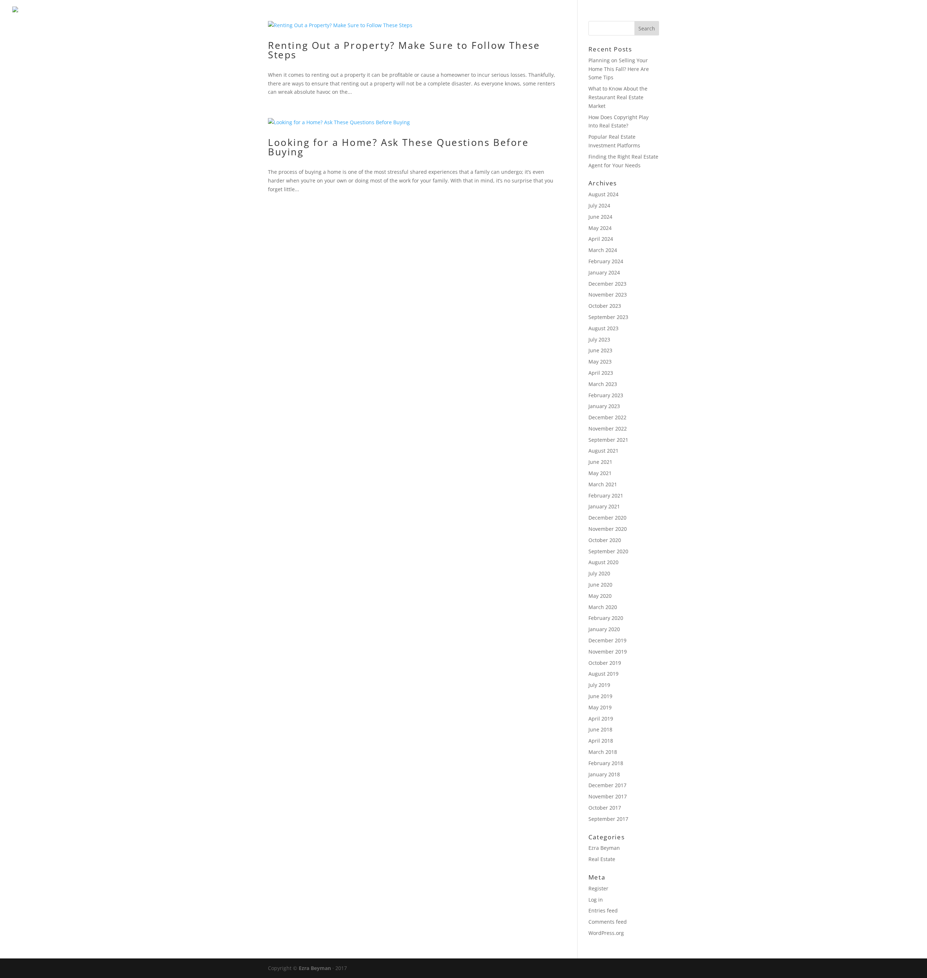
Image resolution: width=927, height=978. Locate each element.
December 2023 (607, 283)
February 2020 (605, 617)
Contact (900, 15)
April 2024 (600, 238)
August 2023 (603, 328)
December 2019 (607, 640)
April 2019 (600, 718)
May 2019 (600, 707)
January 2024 (604, 272)
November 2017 (607, 796)
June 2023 (600, 350)
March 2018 (602, 751)
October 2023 (604, 305)
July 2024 (599, 205)
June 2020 (600, 584)
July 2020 (599, 573)
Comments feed (607, 921)
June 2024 (600, 216)
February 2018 (605, 763)
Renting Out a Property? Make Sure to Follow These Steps (404, 50)
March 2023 (602, 384)
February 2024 (605, 261)
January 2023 (604, 406)
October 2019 (604, 662)
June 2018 (600, 729)
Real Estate (601, 859)
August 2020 (603, 562)
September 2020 (608, 551)
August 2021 (603, 450)
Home (839, 15)
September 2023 (608, 317)
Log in (595, 899)
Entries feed (603, 910)
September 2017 (608, 818)
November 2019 (607, 651)
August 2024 (603, 194)
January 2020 (604, 629)
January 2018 (604, 774)
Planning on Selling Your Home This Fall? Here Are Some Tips (618, 69)
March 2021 (602, 484)
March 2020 (602, 607)
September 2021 (608, 439)
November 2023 (607, 294)
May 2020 (600, 595)
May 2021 (600, 473)
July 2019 (599, 684)
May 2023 (600, 361)
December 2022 (607, 417)
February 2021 (605, 495)
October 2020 (604, 540)
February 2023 (605, 395)
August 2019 (603, 673)
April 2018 (600, 740)
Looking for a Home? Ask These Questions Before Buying (398, 147)
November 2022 (607, 428)
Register (598, 888)
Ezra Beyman (604, 847)
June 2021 (600, 461)
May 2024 (600, 227)
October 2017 (604, 807)
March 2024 (602, 250)
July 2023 (599, 339)
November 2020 (607, 528)
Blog (867, 15)
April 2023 (600, 372)
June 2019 (600, 696)
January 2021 (604, 506)
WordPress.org (606, 932)
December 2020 (607, 517)
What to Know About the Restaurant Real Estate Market (617, 97)
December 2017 (607, 785)
